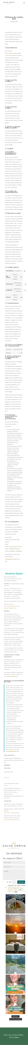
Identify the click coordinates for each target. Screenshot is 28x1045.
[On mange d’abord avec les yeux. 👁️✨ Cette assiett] (15, 904)
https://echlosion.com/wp (11, 53)
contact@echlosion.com (12, 606)
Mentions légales (14, 1037)
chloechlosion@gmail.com (10, 608)
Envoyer (21, 882)
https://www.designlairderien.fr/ (12, 819)
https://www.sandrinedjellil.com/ (12, 812)
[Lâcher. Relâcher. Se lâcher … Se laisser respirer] (15, 944)
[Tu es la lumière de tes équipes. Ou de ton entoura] (15, 924)
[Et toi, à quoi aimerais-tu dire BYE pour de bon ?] (15, 964)
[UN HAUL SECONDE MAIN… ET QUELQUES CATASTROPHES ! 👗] (15, 1004)
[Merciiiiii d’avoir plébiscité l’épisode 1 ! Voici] (15, 984)
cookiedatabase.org (9, 559)
